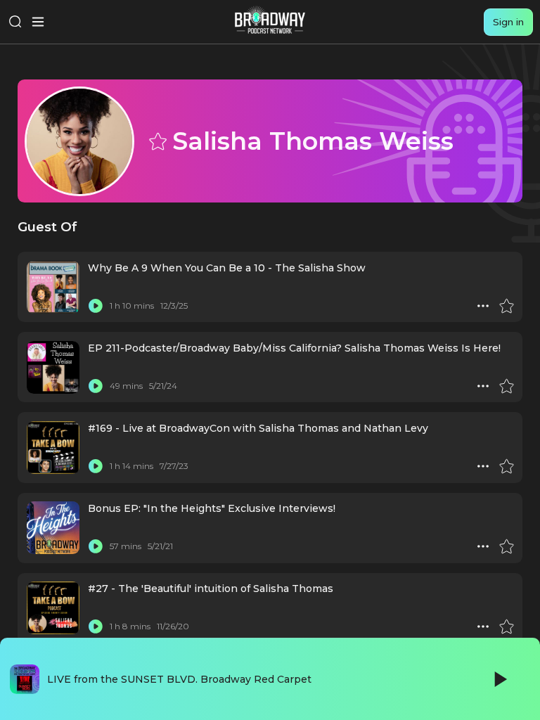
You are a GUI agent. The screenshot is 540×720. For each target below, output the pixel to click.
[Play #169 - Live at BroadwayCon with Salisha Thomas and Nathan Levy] (95, 466)
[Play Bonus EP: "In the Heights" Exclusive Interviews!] (95, 546)
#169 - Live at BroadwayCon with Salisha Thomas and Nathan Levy (258, 428)
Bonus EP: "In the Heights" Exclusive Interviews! (211, 508)
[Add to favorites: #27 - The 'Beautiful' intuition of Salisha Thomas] (506, 626)
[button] (483, 306)
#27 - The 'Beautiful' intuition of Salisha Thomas (210, 588)
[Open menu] (38, 22)
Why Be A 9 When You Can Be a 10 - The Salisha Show (227, 268)
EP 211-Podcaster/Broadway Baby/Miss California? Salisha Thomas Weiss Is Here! (294, 348)
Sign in (508, 21)
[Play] (499, 679)
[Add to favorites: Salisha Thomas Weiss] (157, 140)
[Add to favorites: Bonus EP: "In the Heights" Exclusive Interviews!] (506, 546)
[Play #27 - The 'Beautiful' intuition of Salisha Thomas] (95, 626)
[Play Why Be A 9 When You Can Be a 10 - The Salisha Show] (95, 306)
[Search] (15, 22)
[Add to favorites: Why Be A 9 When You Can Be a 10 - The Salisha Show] (506, 306)
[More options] (483, 306)
